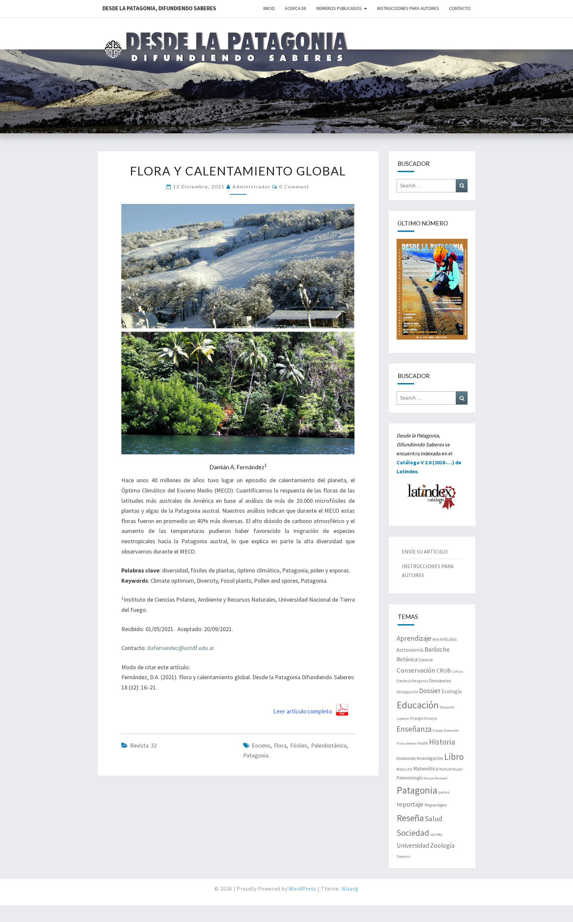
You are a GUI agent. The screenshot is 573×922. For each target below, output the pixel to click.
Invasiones (406, 758)
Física (401, 743)
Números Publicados (339, 8)
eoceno (261, 745)
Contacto (460, 8)
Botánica (407, 659)
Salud (433, 818)
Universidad (413, 845)
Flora (280, 745)
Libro (454, 756)
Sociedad (413, 832)
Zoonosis (403, 856)
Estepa (438, 730)
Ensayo (430, 718)
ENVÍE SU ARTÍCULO (425, 551)
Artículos (448, 639)
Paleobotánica (329, 745)
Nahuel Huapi (451, 769)
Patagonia (256, 755)
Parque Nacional (435, 778)
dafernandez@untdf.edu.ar (180, 648)
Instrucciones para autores (408, 8)
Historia (442, 742)
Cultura (457, 671)
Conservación (416, 670)
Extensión (451, 730)
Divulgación (407, 691)
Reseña (410, 818)
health (422, 743)
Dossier (430, 690)
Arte (435, 639)
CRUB (443, 670)
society (436, 834)
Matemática (425, 768)
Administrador (251, 186)
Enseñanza (414, 729)
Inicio (269, 8)
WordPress (302, 888)
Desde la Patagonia (412, 681)
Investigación (429, 758)
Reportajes (435, 805)
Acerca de (295, 8)
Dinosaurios (440, 681)
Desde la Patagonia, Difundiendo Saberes (159, 8)
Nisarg (350, 888)
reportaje (410, 804)
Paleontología (409, 778)
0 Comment (294, 186)
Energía (416, 718)
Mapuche (404, 769)
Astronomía (410, 650)
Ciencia (425, 660)
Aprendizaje (414, 638)
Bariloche (437, 649)
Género (411, 743)
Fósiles (298, 745)
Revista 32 (143, 745)
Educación (418, 705)
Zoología (442, 845)
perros (443, 792)
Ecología (452, 691)
